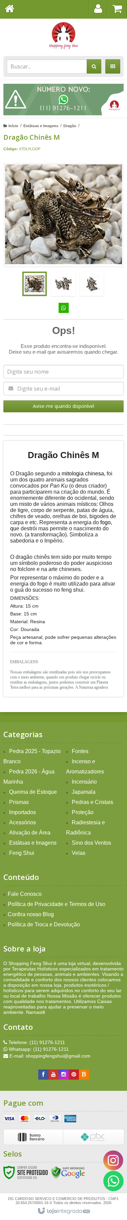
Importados (22, 812)
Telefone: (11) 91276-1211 (36, 1042)
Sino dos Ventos (91, 843)
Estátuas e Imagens (40, 126)
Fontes (80, 751)
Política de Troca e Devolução (44, 924)
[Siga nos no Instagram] (64, 1074)
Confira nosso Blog (31, 914)
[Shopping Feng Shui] (63, 35)
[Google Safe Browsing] (68, 1172)
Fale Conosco (25, 894)
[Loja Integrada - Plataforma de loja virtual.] (63, 1211)
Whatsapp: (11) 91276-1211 (38, 1049)
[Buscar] (94, 66)
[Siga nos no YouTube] (53, 1074)
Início (13, 126)
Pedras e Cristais (92, 802)
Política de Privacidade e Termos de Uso (56, 904)
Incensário (84, 782)
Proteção (82, 812)
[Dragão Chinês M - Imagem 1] (34, 284)
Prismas (19, 802)
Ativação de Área (29, 832)
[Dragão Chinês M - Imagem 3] (91, 284)
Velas (78, 853)
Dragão (69, 126)
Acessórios (22, 822)
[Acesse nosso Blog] (84, 1074)
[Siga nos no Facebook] (43, 1074)
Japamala (84, 792)
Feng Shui (21, 853)
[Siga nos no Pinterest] (74, 1074)
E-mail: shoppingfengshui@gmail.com (49, 1056)
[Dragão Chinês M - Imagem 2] (63, 284)
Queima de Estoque (33, 792)
